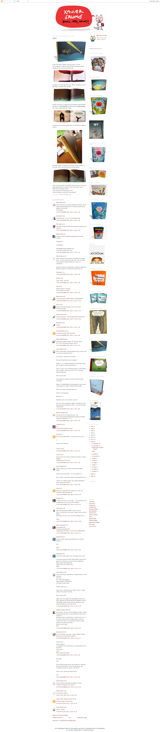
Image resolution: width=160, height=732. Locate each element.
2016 (92, 428)
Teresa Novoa (92, 526)
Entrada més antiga (82, 717)
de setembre (95, 456)
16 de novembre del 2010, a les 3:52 (68, 550)
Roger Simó (59, 296)
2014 (92, 433)
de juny (94, 460)
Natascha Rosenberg (94, 522)
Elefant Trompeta (93, 514)
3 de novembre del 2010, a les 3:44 (68, 212)
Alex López (92, 501)
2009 (92, 474)
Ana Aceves (92, 503)
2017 (92, 426)
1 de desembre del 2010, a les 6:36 (68, 655)
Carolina (58, 498)
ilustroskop (59, 536)
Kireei (90, 516)
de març (94, 467)
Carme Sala (59, 508)
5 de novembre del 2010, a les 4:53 (68, 409)
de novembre (95, 445)
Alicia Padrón (59, 256)
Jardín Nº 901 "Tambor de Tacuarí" (64, 699)
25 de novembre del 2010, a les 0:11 (68, 638)
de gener (94, 471)
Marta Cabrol (59, 202)
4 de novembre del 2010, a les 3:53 (68, 335)
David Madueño (93, 511)
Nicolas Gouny (59, 314)
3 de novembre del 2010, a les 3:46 (68, 220)
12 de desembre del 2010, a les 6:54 (68, 687)
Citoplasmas (92, 505)
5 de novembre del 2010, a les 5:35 (68, 420)
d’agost (94, 458)
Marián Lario (59, 234)
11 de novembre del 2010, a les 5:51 (68, 504)
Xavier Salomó (59, 349)
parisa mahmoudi (60, 525)
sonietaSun (59, 424)
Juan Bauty (59, 216)
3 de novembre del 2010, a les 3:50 (68, 230)
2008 (92, 476)
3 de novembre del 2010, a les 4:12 (68, 252)
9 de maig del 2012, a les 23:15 (66, 711)
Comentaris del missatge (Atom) (68, 720)
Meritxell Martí (92, 518)
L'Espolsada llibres (60, 331)
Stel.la (57, 304)
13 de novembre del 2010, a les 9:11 (68, 533)
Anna (57, 434)
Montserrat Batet (93, 520)
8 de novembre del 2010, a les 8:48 (68, 484)
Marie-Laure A (59, 632)
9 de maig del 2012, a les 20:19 (66, 703)
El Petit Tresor (92, 513)
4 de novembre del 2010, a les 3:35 (68, 327)
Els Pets (55, 86)
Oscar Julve (92, 524)
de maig (94, 462)
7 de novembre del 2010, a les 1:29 (68, 462)
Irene (57, 286)
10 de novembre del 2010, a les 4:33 (68, 494)
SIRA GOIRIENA (60, 339)
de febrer (94, 469)
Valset (93, 451)
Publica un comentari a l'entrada (60, 715)
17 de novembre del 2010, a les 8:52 (68, 628)
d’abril (93, 464)
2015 (92, 430)
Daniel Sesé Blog (93, 509)
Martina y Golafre (60, 412)
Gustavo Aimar (59, 680)
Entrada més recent (57, 717)
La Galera (54, 85)
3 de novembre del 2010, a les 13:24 (68, 310)
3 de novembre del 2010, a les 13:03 (68, 300)
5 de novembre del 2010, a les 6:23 (68, 430)
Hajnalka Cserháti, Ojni (61, 609)
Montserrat (58, 322)
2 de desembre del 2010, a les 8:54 (68, 677)
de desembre (95, 443)
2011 (92, 439)
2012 (92, 437)
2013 (92, 435)
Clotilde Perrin (92, 507)
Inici (70, 717)
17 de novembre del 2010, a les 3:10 (68, 568)
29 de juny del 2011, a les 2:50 (66, 695)
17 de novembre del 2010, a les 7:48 (68, 606)
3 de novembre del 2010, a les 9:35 (68, 292)
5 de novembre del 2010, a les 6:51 (68, 451)
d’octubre (94, 454)
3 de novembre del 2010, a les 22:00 (68, 319)
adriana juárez (59, 690)
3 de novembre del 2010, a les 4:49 (68, 274)
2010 (92, 441)
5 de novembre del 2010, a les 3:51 (68, 345)
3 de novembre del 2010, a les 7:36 (68, 282)
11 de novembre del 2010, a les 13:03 (68, 521)
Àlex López (59, 224)
